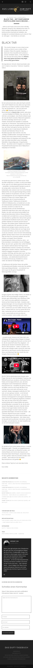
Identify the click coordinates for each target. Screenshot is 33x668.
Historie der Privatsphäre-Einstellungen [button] (16, 657)
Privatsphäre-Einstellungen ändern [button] (16, 655)
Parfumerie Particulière (9, 533)
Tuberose (21, 533)
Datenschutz (16, 653)
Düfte (4, 528)
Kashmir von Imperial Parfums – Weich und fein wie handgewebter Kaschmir (16, 483)
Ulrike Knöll (22, 17)
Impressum (16, 651)
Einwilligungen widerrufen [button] (16, 659)
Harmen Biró (6, 496)
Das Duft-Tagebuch (16, 647)
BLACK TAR (16, 112)
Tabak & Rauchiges (12, 528)
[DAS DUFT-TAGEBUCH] (16, 12)
